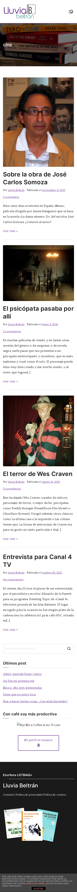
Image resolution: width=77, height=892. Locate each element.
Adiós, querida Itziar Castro (22, 674)
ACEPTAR (38, 889)
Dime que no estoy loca (19, 694)
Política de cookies (54, 794)
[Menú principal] (71, 11)
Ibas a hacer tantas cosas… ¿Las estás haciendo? (35, 701)
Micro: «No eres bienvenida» (22, 687)
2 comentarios (12, 331)
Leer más (9, 231)
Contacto (8, 794)
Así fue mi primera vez (19, 681)
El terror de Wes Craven (38, 473)
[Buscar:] (38, 648)
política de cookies (35, 883)
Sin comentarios (13, 579)
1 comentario (11, 197)
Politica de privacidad (29, 794)
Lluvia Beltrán (16, 190)
